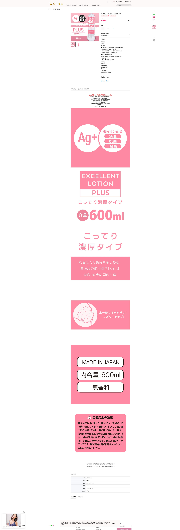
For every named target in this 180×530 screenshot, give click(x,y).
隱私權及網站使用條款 (80, 529)
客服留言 (98, 527)
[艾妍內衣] (56, 3)
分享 (103, 81)
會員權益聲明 (98, 529)
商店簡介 (78, 527)
